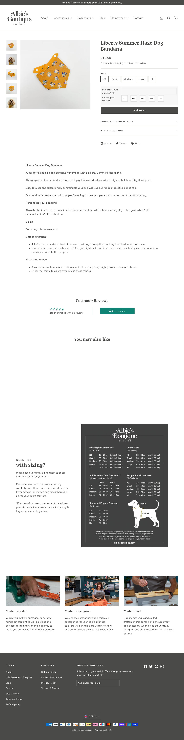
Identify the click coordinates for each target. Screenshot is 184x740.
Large (142, 79)
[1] (125, 98)
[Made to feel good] (92, 591)
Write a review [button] (117, 311)
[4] (152, 98)
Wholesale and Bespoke (19, 677)
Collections (85, 18)
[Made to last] (151, 591)
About (44, 18)
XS (104, 79)
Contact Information (52, 677)
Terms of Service (15, 698)
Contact (138, 18)
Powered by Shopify (103, 730)
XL (152, 79)
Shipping (119, 63)
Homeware (118, 18)
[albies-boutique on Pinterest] (156, 666)
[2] (134, 98)
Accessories (62, 18)
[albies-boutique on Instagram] (162, 666)
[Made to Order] (33, 591)
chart (54, 229)
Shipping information (117, 121)
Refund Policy (48, 671)
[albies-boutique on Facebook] (145, 666)
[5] (161, 98)
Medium (128, 79)
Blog (102, 18)
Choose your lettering (108, 99)
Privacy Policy (48, 682)
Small (115, 79)
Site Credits (12, 693)
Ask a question (112, 130)
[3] (143, 98)
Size (104, 73)
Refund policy (13, 704)
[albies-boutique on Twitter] (151, 666)
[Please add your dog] (113, 93)
